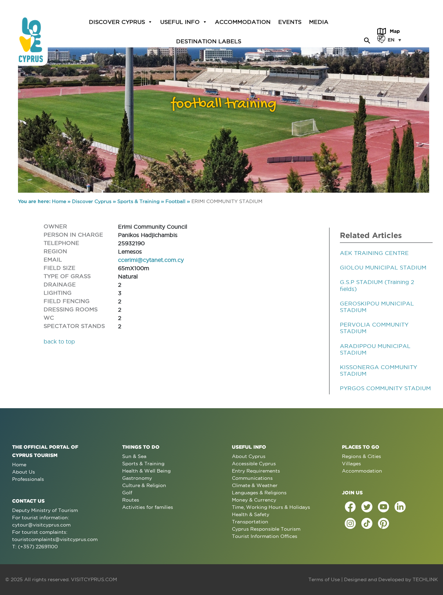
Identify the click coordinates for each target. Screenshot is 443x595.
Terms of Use (324, 579)
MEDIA (318, 22)
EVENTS (289, 22)
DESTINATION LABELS (208, 41)
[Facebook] (350, 506)
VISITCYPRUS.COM (94, 579)
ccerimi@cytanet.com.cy (151, 260)
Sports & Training (138, 201)
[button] (367, 39)
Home (59, 201)
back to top (59, 341)
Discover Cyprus (91, 201)
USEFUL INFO (180, 22)
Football (175, 201)
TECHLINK (425, 579)
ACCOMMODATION (243, 22)
